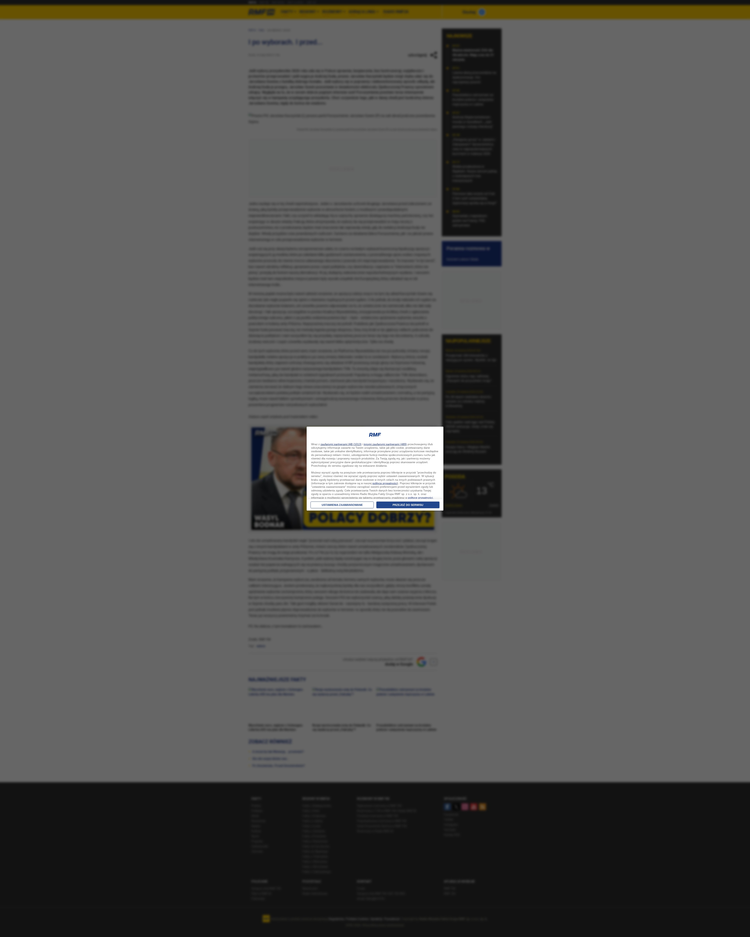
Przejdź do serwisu (408, 504)
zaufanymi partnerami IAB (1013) (341, 444)
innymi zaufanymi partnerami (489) (385, 444)
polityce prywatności (384, 483)
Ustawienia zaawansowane (342, 504)
